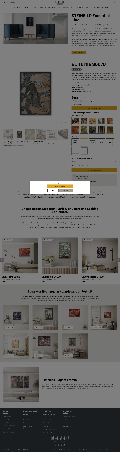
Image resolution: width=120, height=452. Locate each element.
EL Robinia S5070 (51, 276)
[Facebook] (56, 445)
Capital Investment (29, 423)
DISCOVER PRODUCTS (79, 52)
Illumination (46, 426)
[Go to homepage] (60, 3)
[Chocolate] (75, 121)
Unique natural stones (30, 413)
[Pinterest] (62, 445)
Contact (55, 449)
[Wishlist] (110, 2)
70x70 (101, 142)
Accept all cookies (60, 186)
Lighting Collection (69, 416)
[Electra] (75, 130)
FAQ (100, 449)
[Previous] (61, 123)
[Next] (66, 123)
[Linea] (101, 130)
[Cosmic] (93, 130)
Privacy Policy (7, 429)
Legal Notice (7, 416)
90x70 (75, 151)
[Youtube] (59, 445)
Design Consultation (91, 449)
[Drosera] (110, 121)
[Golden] (93, 121)
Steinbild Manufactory (49, 413)
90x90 (84, 151)
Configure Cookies (8, 432)
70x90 (109, 142)
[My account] (114, 2)
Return (115, 449)
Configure (65, 190)
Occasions (66, 426)
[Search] (106, 2)
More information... (67, 183)
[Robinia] (84, 130)
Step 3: (82, 158)
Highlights (67, 411)
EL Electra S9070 (11, 276)
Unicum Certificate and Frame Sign (49, 430)
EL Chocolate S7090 (93, 276)
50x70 (84, 142)
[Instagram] (64, 445)
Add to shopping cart (94, 108)
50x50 (75, 142)
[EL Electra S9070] (20, 256)
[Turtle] (110, 130)
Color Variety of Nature (27, 427)
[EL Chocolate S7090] (100, 256)
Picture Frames (47, 423)
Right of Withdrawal (9, 425)
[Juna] (101, 121)
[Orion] (84, 121)
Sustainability (47, 420)
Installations (67, 423)
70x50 (92, 142)
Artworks (26, 420)
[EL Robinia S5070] (60, 256)
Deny (53, 190)
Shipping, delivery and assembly (76, 449)
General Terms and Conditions (8, 421)
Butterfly (66, 420)
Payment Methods (107, 449)
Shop (50, 449)
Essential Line (76, 69)
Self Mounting (62, 449)
